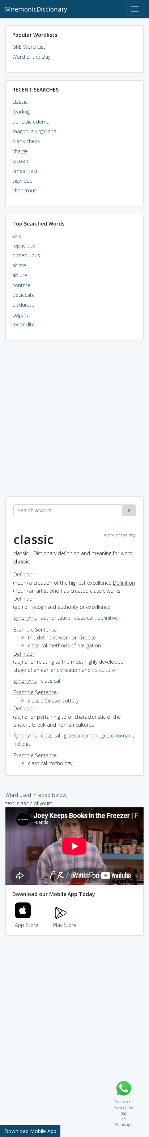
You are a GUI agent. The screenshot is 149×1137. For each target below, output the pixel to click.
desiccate (23, 294)
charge (20, 151)
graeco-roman (80, 735)
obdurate (23, 304)
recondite (23, 324)
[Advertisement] (74, 422)
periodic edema (31, 121)
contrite (21, 285)
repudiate (23, 245)
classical (83, 617)
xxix (16, 235)
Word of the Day (31, 56)
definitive (107, 617)
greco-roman (116, 735)
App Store (26, 925)
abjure (19, 275)
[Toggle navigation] (135, 9)
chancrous (24, 190)
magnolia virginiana (34, 131)
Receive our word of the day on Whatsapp (123, 1100)
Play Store (64, 925)
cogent (20, 314)
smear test (25, 171)
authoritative (55, 617)
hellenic (22, 743)
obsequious (26, 255)
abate (19, 265)
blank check (26, 141)
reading (21, 111)
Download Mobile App (30, 1131)
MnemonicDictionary (36, 9)
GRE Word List (28, 46)
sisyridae (22, 180)
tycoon (20, 160)
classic (19, 101)
